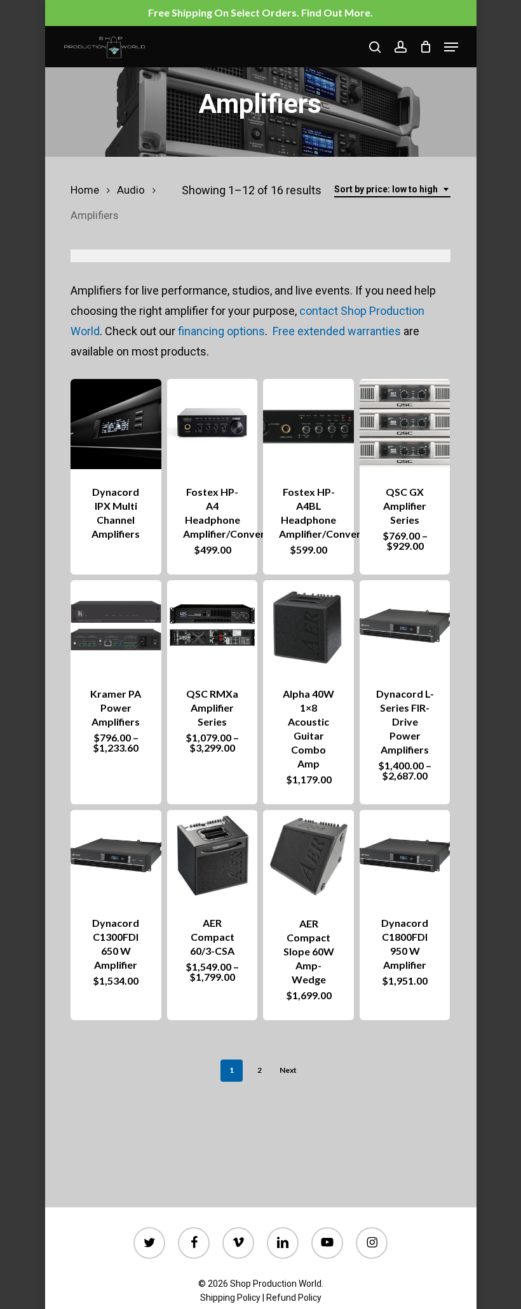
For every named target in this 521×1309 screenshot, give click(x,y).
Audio (131, 190)
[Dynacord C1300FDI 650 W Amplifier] (116, 855)
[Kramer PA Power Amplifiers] (116, 625)
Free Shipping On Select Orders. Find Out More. (260, 12)
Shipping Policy (230, 1297)
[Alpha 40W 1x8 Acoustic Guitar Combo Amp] (308, 625)
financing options (221, 331)
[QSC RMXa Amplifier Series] (212, 625)
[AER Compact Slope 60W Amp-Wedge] (308, 855)
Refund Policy (293, 1297)
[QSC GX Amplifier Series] (405, 424)
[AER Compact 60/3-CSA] (212, 855)
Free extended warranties (337, 331)
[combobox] (392, 189)
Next (288, 1070)
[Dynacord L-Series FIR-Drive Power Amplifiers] (405, 625)
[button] (451, 47)
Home (85, 190)
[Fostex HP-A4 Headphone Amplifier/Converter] (212, 424)
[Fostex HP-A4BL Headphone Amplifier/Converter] (308, 424)
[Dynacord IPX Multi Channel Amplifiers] (116, 424)
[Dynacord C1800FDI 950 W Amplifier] (405, 855)
